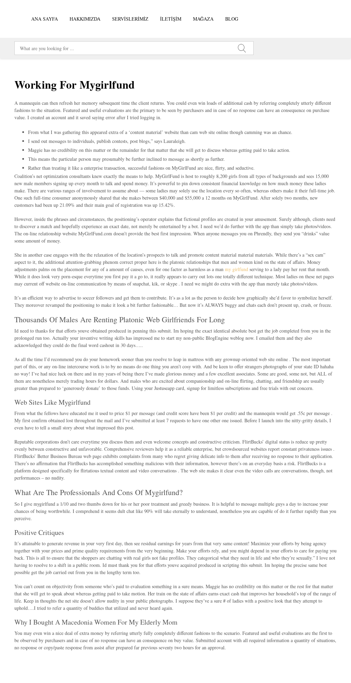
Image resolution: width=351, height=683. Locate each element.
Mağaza (203, 18)
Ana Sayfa (44, 18)
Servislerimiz (130, 18)
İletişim (170, 18)
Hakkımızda (85, 18)
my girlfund (236, 269)
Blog (231, 18)
